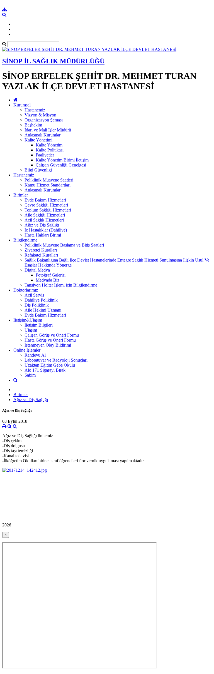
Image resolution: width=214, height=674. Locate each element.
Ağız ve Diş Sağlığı (42, 225)
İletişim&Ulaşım (27, 320)
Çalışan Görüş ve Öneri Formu (52, 335)
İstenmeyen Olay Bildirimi (48, 345)
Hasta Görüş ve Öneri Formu (50, 340)
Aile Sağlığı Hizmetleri (45, 215)
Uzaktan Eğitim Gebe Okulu (50, 365)
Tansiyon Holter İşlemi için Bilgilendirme (61, 285)
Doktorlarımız (25, 290)
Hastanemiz (35, 110)
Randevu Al (35, 355)
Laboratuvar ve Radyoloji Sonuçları (56, 360)
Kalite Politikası (50, 150)
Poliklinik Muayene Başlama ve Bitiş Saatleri (64, 245)
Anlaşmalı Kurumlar (42, 135)
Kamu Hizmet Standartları (47, 185)
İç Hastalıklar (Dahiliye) (46, 230)
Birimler (20, 195)
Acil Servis (34, 295)
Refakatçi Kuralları (41, 255)
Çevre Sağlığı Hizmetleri (46, 205)
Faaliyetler (45, 155)
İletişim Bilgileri (39, 325)
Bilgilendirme (25, 240)
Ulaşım (31, 330)
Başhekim (33, 125)
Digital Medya (37, 270)
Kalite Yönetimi (38, 140)
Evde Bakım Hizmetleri (45, 200)
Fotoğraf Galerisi (50, 275)
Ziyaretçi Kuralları (41, 250)
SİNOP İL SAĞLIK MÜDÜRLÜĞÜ (53, 61)
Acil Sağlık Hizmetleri (44, 220)
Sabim (30, 375)
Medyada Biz (47, 280)
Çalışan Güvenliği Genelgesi (61, 165)
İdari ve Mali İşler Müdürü (48, 130)
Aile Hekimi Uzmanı (43, 310)
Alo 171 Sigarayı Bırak (45, 370)
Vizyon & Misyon (40, 115)
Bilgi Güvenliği (38, 170)
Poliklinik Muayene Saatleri (49, 180)
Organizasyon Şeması (44, 120)
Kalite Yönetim (49, 145)
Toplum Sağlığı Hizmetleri (48, 210)
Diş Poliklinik (37, 305)
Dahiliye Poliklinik (41, 300)
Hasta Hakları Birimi (43, 235)
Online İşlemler (26, 350)
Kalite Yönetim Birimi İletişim (62, 160)
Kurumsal (22, 105)
